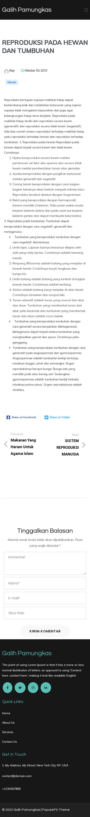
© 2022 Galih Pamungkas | (22, 809)
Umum (11, 82)
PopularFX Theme (56, 809)
